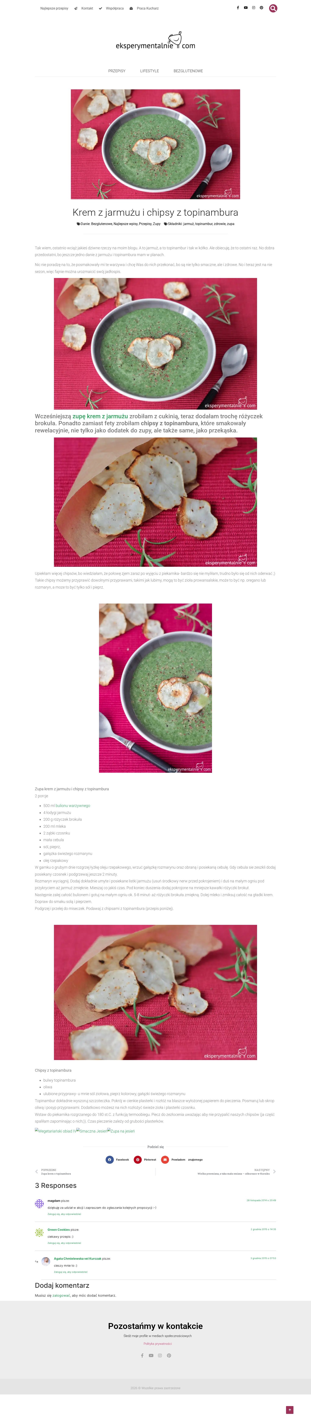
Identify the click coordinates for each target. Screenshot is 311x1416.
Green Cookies (59, 1229)
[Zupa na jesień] (121, 1131)
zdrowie (220, 224)
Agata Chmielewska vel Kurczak (77, 1258)
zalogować (61, 1295)
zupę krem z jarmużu (100, 416)
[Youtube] (245, 7)
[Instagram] (253, 7)
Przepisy (116, 71)
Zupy (157, 224)
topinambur (203, 224)
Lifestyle (149, 71)
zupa (230, 224)
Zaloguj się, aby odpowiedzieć (64, 1214)
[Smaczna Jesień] (91, 1131)
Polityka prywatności (158, 1344)
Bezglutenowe (188, 71)
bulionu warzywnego (73, 805)
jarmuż (188, 224)
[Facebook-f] (238, 7)
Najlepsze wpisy (126, 224)
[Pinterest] (261, 7)
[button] (273, 8)
